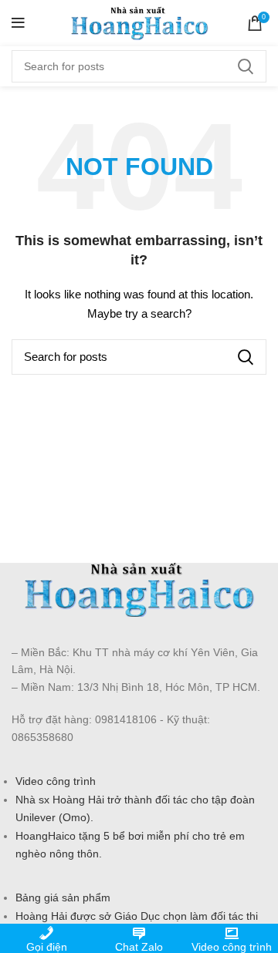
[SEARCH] (245, 66)
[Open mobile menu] (18, 23)
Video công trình (55, 781)
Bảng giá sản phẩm (62, 897)
